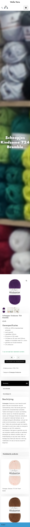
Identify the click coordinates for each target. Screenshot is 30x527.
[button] (26, 281)
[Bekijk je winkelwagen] (5, 8)
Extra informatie (6, 388)
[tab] (15, 383)
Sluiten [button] (3, 525)
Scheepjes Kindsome (15, 372)
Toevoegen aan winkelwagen (15, 361)
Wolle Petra (15, 2)
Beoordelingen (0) (7, 394)
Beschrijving (5, 383)
